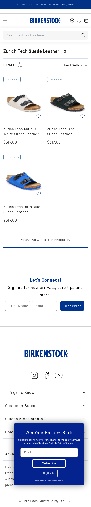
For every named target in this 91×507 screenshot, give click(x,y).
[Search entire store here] (83, 35)
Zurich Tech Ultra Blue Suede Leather (21, 209)
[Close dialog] (78, 429)
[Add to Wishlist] (38, 116)
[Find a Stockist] (72, 21)
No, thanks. (49, 473)
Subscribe (72, 306)
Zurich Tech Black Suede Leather (62, 131)
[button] (5, 21)
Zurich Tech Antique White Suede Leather (21, 131)
